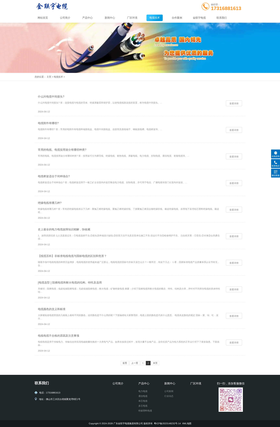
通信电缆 (142, 396)
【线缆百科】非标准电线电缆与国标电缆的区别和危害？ (72, 256)
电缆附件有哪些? (48, 123)
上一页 (134, 363)
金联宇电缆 (199, 17)
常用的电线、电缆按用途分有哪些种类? (62, 149)
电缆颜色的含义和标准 (51, 309)
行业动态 (168, 396)
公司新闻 (168, 391)
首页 (124, 363)
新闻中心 (110, 17)
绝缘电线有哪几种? (49, 202)
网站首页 (43, 17)
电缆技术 (154, 17)
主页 (49, 76)
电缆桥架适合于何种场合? (54, 176)
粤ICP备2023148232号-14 (167, 423)
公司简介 (65, 17)
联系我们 (221, 17)
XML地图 (186, 423)
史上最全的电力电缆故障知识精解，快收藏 (64, 229)
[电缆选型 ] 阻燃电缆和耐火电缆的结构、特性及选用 (70, 282)
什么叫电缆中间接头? (51, 96)
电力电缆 (142, 391)
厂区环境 (132, 17)
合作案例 (177, 17)
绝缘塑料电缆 (145, 410)
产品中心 (87, 17)
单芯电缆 (142, 401)
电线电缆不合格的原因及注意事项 (58, 335)
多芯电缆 (142, 405)
